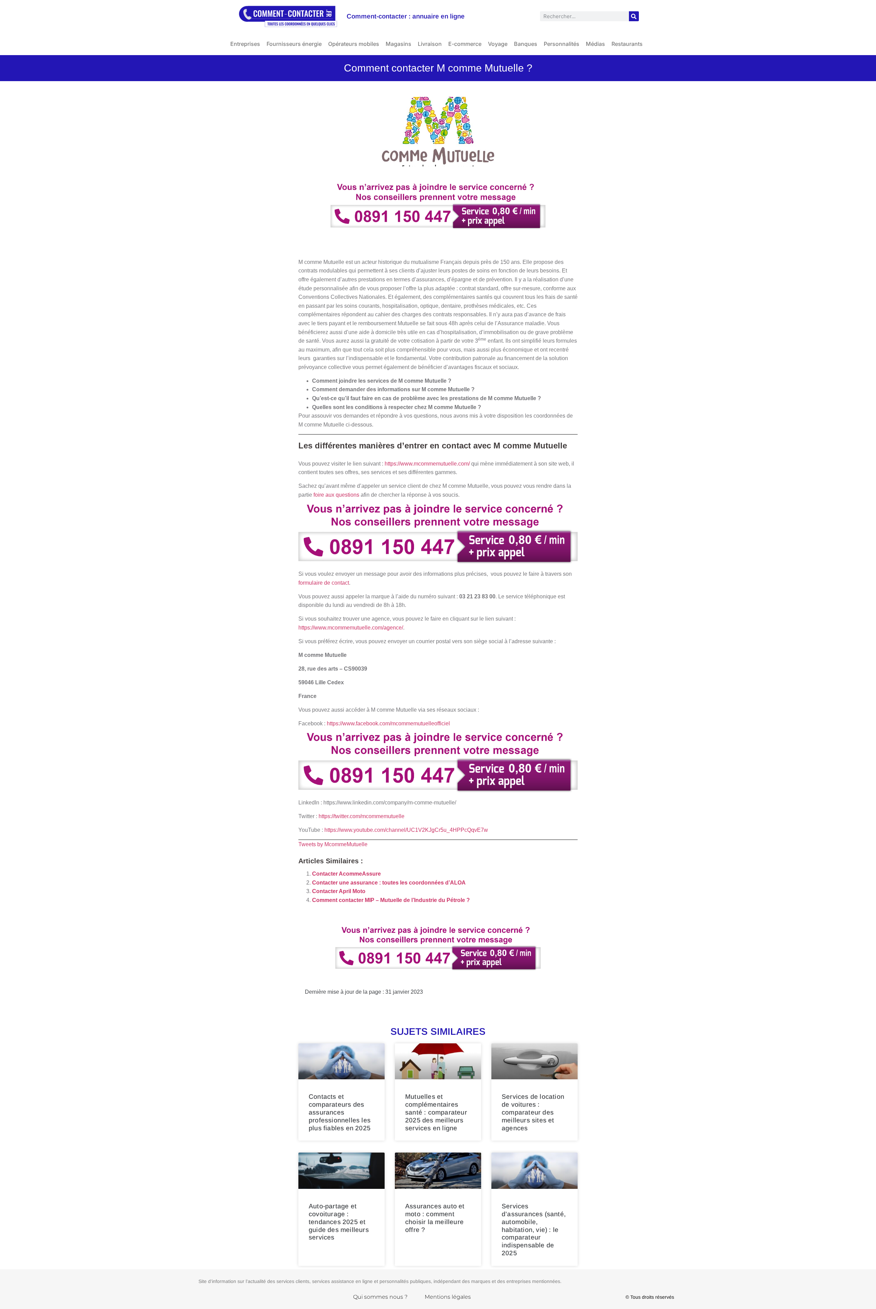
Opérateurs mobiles (353, 43)
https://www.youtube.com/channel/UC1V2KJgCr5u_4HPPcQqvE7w (406, 830)
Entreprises (245, 43)
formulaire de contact (323, 583)
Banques (525, 43)
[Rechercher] (634, 16)
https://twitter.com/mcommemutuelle (361, 816)
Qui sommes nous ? (380, 1297)
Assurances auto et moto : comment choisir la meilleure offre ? (435, 1218)
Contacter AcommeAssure (346, 874)
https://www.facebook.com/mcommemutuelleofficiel (388, 723)
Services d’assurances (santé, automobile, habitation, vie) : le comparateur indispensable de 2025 (534, 1230)
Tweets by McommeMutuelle (333, 844)
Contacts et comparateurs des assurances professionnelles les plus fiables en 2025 (340, 1112)
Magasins (398, 43)
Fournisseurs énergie (294, 43)
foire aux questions (336, 495)
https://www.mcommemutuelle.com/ (427, 464)
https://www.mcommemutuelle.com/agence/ (350, 628)
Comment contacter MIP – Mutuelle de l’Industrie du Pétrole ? (391, 900)
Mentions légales (448, 1297)
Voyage (497, 43)
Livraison (430, 43)
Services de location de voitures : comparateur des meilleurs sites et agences (533, 1112)
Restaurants (627, 43)
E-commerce (464, 43)
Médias (595, 43)
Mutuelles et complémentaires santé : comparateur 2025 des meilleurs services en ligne (436, 1112)
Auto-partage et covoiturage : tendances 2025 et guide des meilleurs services (339, 1222)
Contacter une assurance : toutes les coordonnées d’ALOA (389, 883)
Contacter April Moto (338, 891)
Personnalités (561, 43)
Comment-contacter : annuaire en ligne (406, 16)
